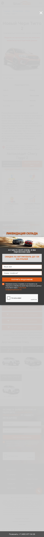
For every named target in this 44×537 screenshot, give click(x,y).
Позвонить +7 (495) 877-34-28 (22, 534)
